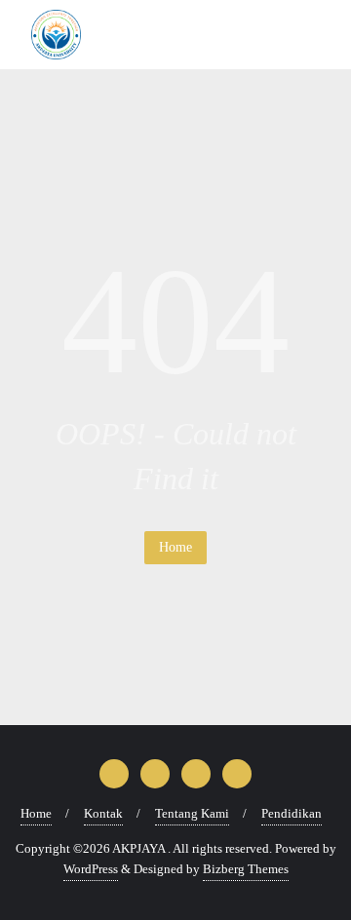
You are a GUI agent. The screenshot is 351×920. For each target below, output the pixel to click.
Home (175, 547)
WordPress (90, 869)
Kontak (103, 813)
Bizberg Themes (246, 869)
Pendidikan (291, 813)
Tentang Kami (192, 813)
